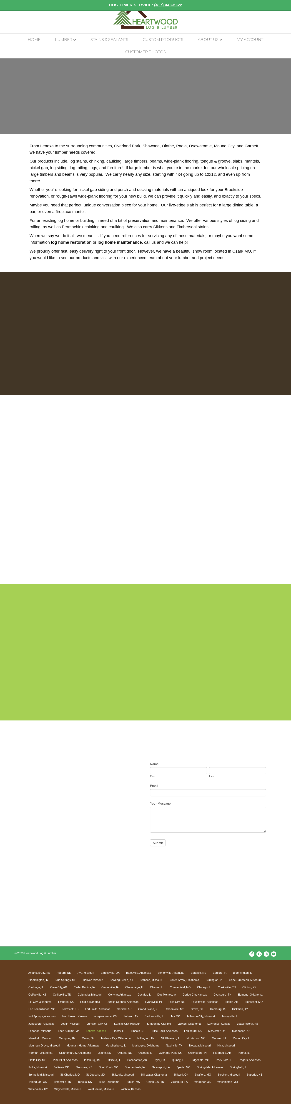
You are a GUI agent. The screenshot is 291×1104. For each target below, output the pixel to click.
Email (154, 786)
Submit (158, 843)
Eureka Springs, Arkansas (122, 1002)
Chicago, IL (204, 987)
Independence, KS (105, 1016)
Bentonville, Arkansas (171, 972)
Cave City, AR (58, 987)
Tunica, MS (133, 1082)
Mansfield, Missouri (40, 1038)
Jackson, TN (130, 1016)
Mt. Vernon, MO (195, 1038)
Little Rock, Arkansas (165, 1031)
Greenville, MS (175, 1009)
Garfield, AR (124, 1009)
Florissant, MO (254, 1002)
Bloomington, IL (242, 972)
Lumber (63, 39)
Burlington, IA (214, 980)
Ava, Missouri (86, 972)
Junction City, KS (97, 1023)
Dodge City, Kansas (195, 994)
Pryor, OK (159, 1060)
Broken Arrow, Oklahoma (184, 980)
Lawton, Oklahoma (189, 1023)
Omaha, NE (125, 1052)
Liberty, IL (118, 1031)
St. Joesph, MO (95, 1074)
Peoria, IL (244, 1052)
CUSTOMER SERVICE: (145, 5)
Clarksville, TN (227, 987)
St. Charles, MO (70, 1074)
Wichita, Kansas (130, 1089)
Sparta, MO (183, 1067)
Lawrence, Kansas (218, 1023)
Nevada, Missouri (200, 1045)
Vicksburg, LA (179, 1082)
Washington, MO (227, 1082)
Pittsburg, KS (92, 1060)
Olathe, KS (104, 1052)
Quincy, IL (178, 1060)
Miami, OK (88, 1038)
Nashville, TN (174, 1045)
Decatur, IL (144, 994)
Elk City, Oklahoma (40, 1002)
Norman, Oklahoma (40, 1052)
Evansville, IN (153, 1002)
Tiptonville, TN (62, 1082)
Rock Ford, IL (224, 1060)
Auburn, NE (64, 972)
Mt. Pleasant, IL (170, 1038)
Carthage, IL (36, 987)
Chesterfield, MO (180, 987)
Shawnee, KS (83, 1067)
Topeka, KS (85, 1082)
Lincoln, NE (138, 1031)
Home (34, 39)
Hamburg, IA (218, 1009)
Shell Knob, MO (108, 1067)
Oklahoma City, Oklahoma (75, 1052)
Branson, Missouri (151, 980)
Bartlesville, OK (110, 972)
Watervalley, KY (38, 1089)
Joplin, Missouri (70, 1023)
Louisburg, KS (193, 1031)
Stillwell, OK (180, 1074)
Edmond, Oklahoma (250, 994)
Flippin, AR (231, 1002)
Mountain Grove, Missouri (44, 1045)
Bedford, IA (219, 972)
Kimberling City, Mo (159, 1023)
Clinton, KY (249, 987)
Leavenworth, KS (247, 1023)
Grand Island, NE (148, 1009)
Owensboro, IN (197, 1052)
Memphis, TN (67, 1038)
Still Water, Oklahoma (153, 1074)
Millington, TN (145, 1038)
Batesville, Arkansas (138, 972)
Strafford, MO (203, 1074)
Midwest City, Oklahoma (116, 1038)
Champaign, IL (134, 987)
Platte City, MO (37, 1060)
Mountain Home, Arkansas (83, 1045)
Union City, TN (155, 1082)
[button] (39, 497)
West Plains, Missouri (101, 1089)
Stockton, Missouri (229, 1074)
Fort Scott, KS (70, 1009)
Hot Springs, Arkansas (42, 1016)
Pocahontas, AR (137, 1060)
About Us (208, 39)
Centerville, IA (110, 987)
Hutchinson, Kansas (74, 1016)
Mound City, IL (241, 1038)
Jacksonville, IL (154, 1016)
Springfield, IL (238, 1067)
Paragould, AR (222, 1052)
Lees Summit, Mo (68, 1031)
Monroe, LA (219, 1038)
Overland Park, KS (170, 1052)
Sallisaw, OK (61, 1067)
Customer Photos (145, 52)
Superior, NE (254, 1074)
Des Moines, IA (166, 994)
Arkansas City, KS (39, 972)
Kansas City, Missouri (127, 1023)
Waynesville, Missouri (67, 1089)
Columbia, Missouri (90, 994)
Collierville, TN (62, 994)
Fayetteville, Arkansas (204, 1002)
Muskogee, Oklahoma (145, 1045)
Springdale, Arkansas (210, 1067)
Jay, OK (175, 1016)
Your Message (160, 803)
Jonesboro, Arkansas (41, 1023)
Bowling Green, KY (121, 980)
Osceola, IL (145, 1052)
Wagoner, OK (202, 1082)
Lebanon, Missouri (39, 1031)
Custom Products (163, 39)
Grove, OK (197, 1009)
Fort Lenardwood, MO (41, 1009)
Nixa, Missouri (226, 1045)
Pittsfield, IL (114, 1060)
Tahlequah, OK (37, 1082)
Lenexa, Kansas (96, 1031)
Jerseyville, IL (229, 1016)
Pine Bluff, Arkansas (65, 1060)
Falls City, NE (176, 1002)
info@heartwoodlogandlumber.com (59, 816)
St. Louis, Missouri (122, 1074)
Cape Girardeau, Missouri (245, 980)
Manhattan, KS (241, 1031)
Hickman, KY (240, 1009)
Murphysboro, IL (116, 1045)
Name (154, 764)
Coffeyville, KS (37, 994)
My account (250, 39)
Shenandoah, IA (135, 1067)
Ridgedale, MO (200, 1060)
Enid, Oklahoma (90, 1002)
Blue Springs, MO (65, 980)
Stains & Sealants (109, 39)
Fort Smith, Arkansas (97, 1009)
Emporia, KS (66, 1002)
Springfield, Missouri (41, 1074)
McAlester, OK (217, 1031)
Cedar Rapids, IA (84, 987)
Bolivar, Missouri (93, 980)
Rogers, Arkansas (250, 1060)
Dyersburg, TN (222, 994)
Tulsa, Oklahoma (108, 1082)
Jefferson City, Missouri (200, 1016)
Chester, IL (156, 987)
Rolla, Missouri (37, 1067)
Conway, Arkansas (119, 994)
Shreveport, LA (160, 1067)
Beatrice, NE (198, 972)
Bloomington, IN (38, 980)
